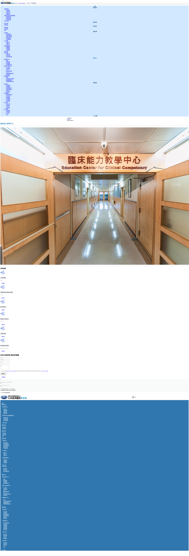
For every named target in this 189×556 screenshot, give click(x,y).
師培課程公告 (9, 64)
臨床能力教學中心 (8, 66)
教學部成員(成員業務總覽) (9, 15)
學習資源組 (8, 19)
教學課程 (8, 74)
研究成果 (6, 28)
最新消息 (8, 54)
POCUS (7, 72)
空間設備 (8, 68)
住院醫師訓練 (7, 46)
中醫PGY (8, 43)
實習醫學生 (8, 34)
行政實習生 (8, 39)
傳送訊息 (3, 373)
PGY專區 (6, 40)
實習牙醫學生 (9, 35)
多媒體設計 (6, 93)
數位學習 (6, 84)
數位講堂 (8, 85)
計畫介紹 (8, 55)
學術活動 (6, 23)
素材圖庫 (8, 100)
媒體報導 (8, 14)
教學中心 (95, 58)
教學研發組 (8, 18)
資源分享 (8, 101)
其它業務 (6, 109)
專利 (5, 30)
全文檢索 (34, 3)
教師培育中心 (7, 59)
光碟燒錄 (8, 98)
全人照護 (95, 115)
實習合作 (8, 90)
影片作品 (8, 103)
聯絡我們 (8, 107)
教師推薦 (8, 62)
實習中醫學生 (9, 36)
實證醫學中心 (7, 76)
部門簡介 (8, 10)
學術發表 (6, 27)
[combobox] (6, 1)
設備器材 (8, 86)
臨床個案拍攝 (9, 94)
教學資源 (95, 82)
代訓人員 (6, 51)
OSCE (7, 69)
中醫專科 (8, 48)
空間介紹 (8, 13)
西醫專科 (8, 47)
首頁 (95, 6)
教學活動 (95, 22)
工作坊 (7, 113)
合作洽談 (6, 102)
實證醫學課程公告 (10, 81)
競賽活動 (8, 111)
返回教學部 (3, 377)
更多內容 (3, 283)
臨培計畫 (6, 52)
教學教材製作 (9, 89)
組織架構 (8, 11)
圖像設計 (8, 105)
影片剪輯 (8, 96)
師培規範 (8, 63)
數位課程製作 (9, 88)
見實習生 (6, 32)
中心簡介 (8, 67)
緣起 (7, 60)
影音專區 (8, 110)
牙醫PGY (8, 44)
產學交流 (8, 92)
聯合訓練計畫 (9, 56)
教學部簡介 (6, 9)
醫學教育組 (8, 16)
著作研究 (95, 26)
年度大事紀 (6, 20)
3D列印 (7, 106)
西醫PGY (8, 42)
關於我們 (95, 7)
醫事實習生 (8, 38)
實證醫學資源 (9, 80)
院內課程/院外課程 (10, 78)
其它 (7, 114)
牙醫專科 (8, 50)
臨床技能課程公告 (10, 73)
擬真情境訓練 (9, 71)
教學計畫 (95, 31)
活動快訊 (6, 24)
